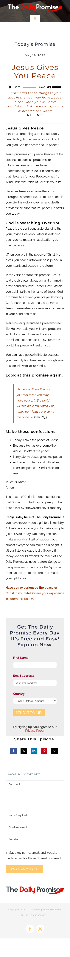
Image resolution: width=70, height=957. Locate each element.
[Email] (54, 751)
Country (19, 693)
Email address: (23, 676)
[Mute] (49, 87)
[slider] (57, 86)
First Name (21, 658)
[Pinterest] (44, 751)
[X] (24, 751)
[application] (35, 87)
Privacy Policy (34, 730)
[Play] (10, 87)
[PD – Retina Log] (35, 3)
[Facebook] (13, 751)
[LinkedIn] (34, 751)
